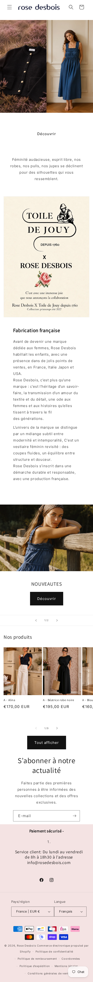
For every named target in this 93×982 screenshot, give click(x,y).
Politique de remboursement (37, 958)
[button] (9, 7)
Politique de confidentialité (54, 951)
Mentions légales (66, 966)
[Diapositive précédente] (36, 620)
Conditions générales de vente (49, 973)
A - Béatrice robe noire (58, 700)
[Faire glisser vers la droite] (57, 728)
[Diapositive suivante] (57, 620)
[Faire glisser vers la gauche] (36, 728)
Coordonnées (71, 958)
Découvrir (46, 134)
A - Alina (9, 700)
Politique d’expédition (35, 966)
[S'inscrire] (74, 815)
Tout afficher (46, 742)
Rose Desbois (26, 945)
